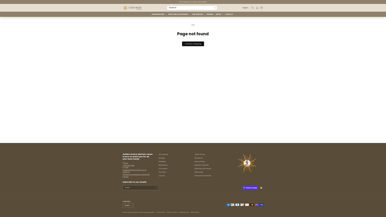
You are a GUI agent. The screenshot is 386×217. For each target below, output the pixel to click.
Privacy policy (160, 212)
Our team (162, 172)
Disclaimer (199, 158)
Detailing (162, 162)
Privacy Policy (200, 162)
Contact (162, 176)
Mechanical (163, 165)
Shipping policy (184, 212)
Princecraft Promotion (203, 176)
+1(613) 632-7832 (129, 165)
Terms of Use (200, 154)
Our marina (163, 169)
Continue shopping (193, 44)
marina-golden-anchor (135, 212)
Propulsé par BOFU (149, 212)
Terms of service (172, 212)
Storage (162, 158)
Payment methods (202, 165)
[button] (252, 8)
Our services (163, 154)
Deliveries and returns (203, 169)
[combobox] (192, 8)
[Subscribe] (156, 187)
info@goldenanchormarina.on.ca (134, 170)
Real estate (199, 172)
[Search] (215, 8)
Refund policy (195, 212)
